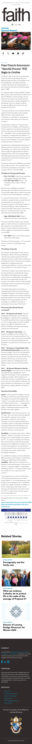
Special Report (9, 30)
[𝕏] (5, 662)
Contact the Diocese (10, 694)
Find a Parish (8, 703)
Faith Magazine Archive (11, 701)
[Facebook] (2, 662)
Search (16, 25)
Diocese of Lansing (10, 696)
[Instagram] (8, 662)
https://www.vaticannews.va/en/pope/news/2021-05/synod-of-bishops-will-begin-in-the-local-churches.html (16, 504)
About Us (7, 691)
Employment (8, 698)
